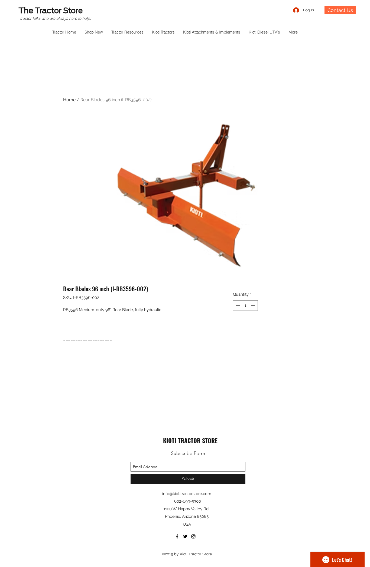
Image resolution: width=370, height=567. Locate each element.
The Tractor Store (50, 10)
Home (69, 99)
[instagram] (193, 536)
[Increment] (253, 306)
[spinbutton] (245, 306)
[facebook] (177, 536)
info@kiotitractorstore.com (186, 493)
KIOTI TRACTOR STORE (190, 440)
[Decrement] (237, 306)
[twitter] (185, 536)
